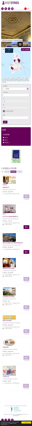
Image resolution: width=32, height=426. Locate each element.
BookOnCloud (16, 415)
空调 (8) (6, 137)
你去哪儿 (5, 86)
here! (8, 424)
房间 (4, 115)
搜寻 (5, 122)
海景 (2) (6, 140)
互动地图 (26, 49)
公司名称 (5, 92)
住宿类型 (13, 171)
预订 (26, 227)
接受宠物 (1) (7, 142)
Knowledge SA (19, 414)
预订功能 (7, 171)
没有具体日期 (9, 111)
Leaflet (3, 78)
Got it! (26, 422)
